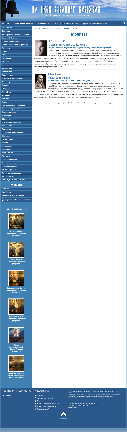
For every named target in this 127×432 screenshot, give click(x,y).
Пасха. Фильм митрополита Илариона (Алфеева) (16, 262)
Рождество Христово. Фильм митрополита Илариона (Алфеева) (16, 376)
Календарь (6, 31)
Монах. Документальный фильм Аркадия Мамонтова (16, 348)
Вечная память (8, 153)
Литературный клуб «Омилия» (66, 24)
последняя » (109, 103)
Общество (6, 136)
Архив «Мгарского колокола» (95, 24)
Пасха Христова (8, 28)
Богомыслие (7, 65)
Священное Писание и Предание (15, 45)
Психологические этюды (11, 122)
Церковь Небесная (9, 38)
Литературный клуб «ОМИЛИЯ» (14, 180)
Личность (5, 85)
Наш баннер (6, 192)
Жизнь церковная (9, 82)
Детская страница (9, 170)
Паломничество (8, 75)
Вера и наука (7, 126)
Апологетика (7, 68)
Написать (5, 189)
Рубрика (67, 28)
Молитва (5, 99)
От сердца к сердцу (9, 112)
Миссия (5, 143)
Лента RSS (9, 395)
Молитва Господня (59, 78)
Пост (3, 55)
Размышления (7, 139)
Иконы (4, 51)
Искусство (6, 156)
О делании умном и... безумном (68, 45)
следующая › (96, 103)
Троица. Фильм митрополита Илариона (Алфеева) (16, 233)
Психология (6, 129)
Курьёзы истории (9, 163)
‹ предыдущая (59, 103)
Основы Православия (10, 41)
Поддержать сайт (43, 409)
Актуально (6, 95)
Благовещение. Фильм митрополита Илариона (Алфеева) (16, 290)
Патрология (6, 61)
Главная (5, 24)
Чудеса (4, 102)
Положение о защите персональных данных (16, 200)
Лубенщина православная (12, 109)
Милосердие (7, 146)
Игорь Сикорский (57, 74)
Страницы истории (9, 159)
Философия (6, 116)
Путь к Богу (6, 92)
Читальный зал (8, 176)
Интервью (6, 48)
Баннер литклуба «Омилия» (13, 195)
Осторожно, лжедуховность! (13, 132)
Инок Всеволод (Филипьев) (61, 41)
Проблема (6, 149)
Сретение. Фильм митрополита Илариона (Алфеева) (16, 319)
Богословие (6, 58)
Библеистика (7, 72)
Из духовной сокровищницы (13, 105)
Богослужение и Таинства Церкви (15, 35)
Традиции (6, 88)
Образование (7, 119)
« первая (47, 103)
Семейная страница (9, 166)
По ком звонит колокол (23, 24)
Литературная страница (11, 173)
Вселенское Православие (12, 78)
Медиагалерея (43, 24)
